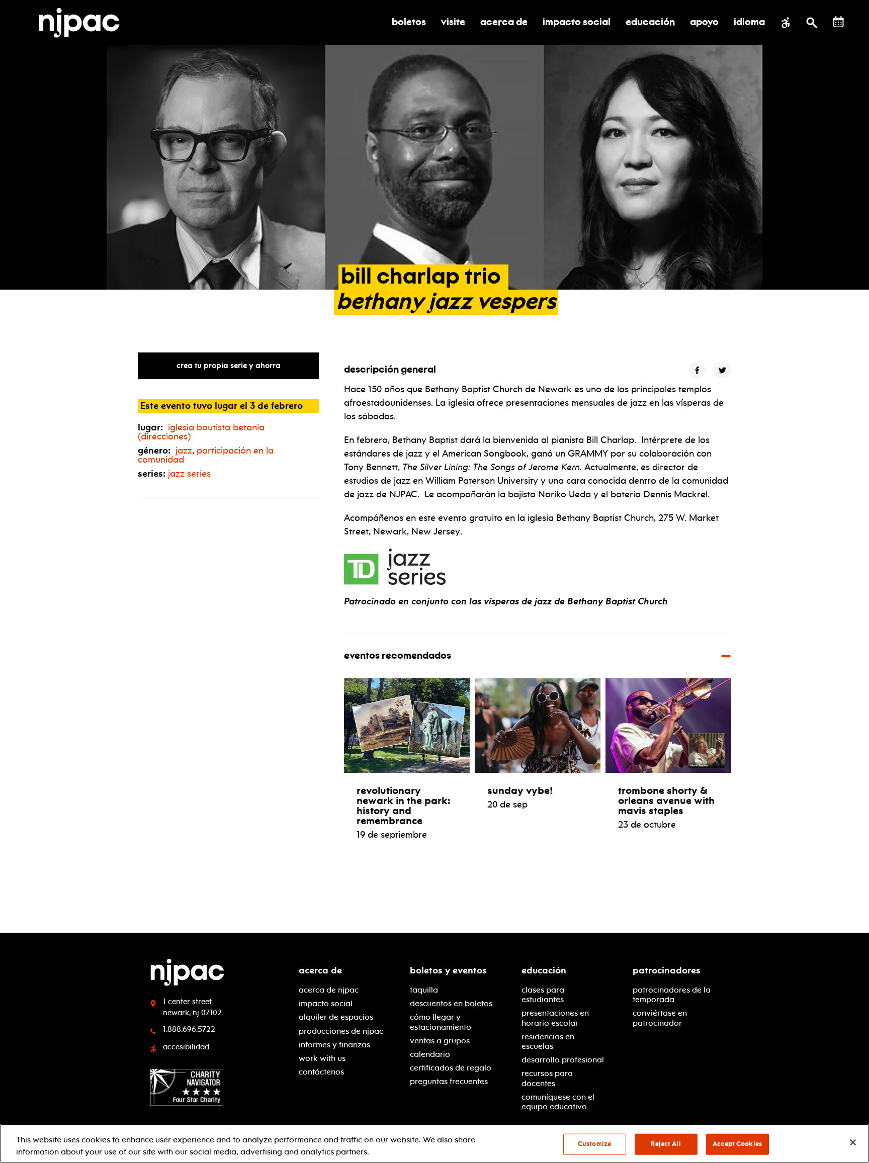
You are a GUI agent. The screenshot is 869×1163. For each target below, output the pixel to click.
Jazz (184, 450)
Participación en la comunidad (206, 455)
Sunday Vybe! (520, 790)
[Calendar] (838, 22)
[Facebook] (697, 370)
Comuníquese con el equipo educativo (558, 1101)
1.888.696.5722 (189, 1029)
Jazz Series (189, 473)
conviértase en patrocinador (660, 1017)
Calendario (430, 1054)
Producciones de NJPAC (341, 1031)
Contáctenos (321, 1072)
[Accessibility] (786, 22)
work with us (322, 1058)
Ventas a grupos (440, 1040)
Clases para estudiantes (543, 994)
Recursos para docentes (547, 1078)
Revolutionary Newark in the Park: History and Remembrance (404, 805)
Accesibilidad (186, 1046)
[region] (434, 1143)
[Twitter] (722, 370)
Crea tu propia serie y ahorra (229, 365)
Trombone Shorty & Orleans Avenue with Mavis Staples (666, 800)
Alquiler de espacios (336, 1017)
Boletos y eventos (448, 970)
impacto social (326, 1003)
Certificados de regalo (450, 1067)
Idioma (749, 23)
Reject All (665, 1144)
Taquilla (424, 990)
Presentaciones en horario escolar (555, 1017)
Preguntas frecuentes (449, 1081)
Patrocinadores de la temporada (672, 994)
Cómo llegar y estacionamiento (440, 1021)
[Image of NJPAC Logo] (83, 23)
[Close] (853, 1142)
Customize (594, 1144)
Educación (544, 970)
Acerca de (320, 970)
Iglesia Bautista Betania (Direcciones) (201, 432)
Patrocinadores (667, 970)
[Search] (812, 22)
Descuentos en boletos (451, 1003)
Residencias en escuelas (548, 1041)
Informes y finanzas (334, 1044)
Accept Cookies (737, 1144)
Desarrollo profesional (563, 1059)
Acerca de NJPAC (329, 990)
